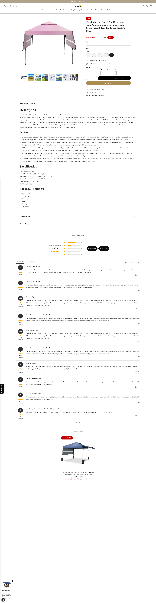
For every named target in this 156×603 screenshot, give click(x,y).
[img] (20, 272)
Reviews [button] (18, 262)
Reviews (1, 390)
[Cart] (151, 6)
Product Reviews (78, 235)
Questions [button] (29, 262)
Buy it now (108, 83)
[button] (48, 10)
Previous (21, 45)
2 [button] (79, 422)
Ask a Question (103, 248)
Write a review (92, 248)
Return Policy (24, 224)
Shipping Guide (25, 216)
